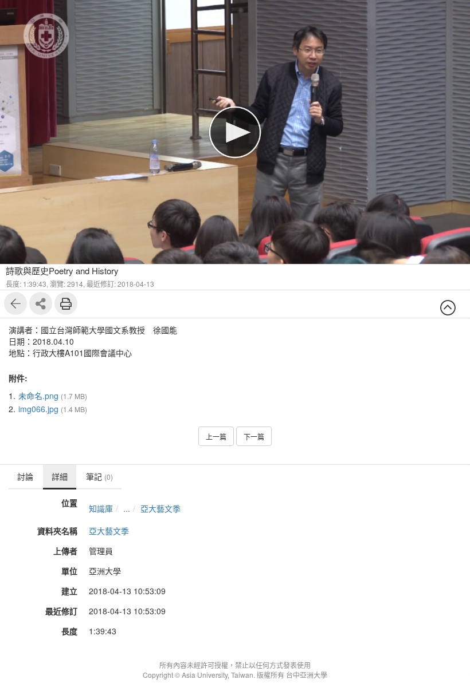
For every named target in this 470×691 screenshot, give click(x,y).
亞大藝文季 (160, 508)
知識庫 (101, 508)
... (126, 508)
